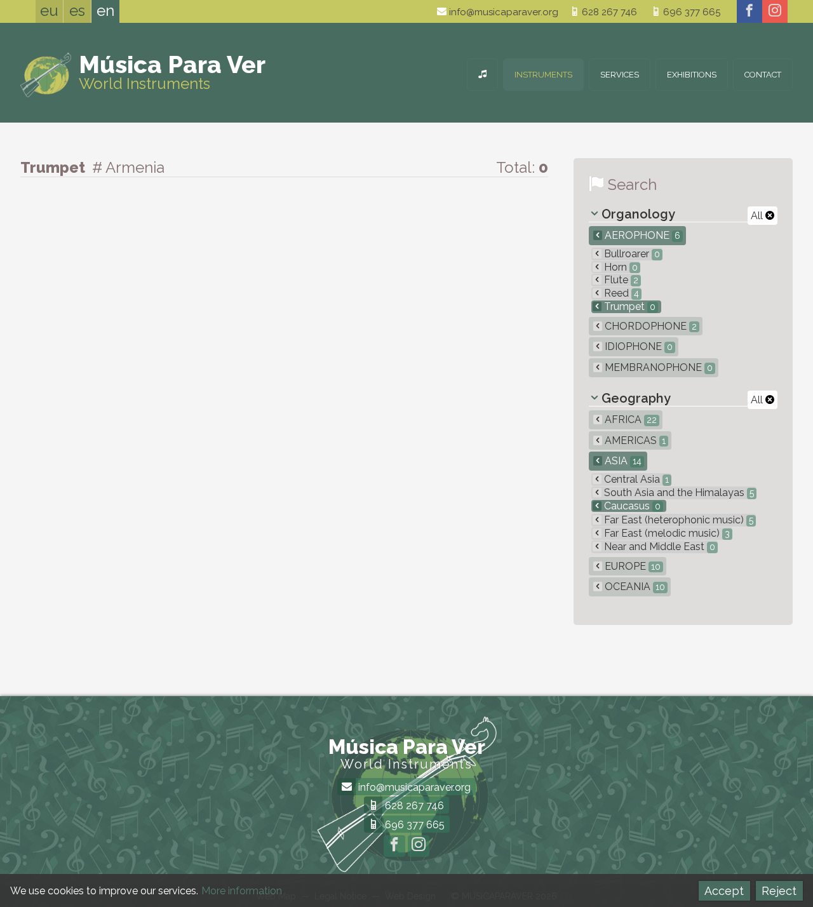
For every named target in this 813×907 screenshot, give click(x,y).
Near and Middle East (658, 547)
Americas (634, 440)
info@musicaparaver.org (502, 12)
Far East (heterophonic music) (677, 520)
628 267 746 (608, 12)
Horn (619, 267)
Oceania (633, 587)
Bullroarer (630, 254)
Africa (629, 419)
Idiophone (637, 346)
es (77, 10)
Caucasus (631, 506)
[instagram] (775, 11)
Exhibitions (691, 74)
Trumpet (628, 306)
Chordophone (649, 326)
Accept (724, 890)
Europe (631, 566)
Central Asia (635, 479)
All (758, 216)
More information (241, 891)
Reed (620, 293)
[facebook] (749, 11)
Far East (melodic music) (665, 533)
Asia (622, 461)
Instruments (543, 74)
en (105, 10)
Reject (779, 890)
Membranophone (657, 367)
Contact (762, 74)
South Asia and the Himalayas (677, 493)
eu (49, 10)
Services (619, 74)
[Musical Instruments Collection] (482, 74)
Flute (619, 280)
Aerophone (641, 235)
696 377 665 (690, 12)
